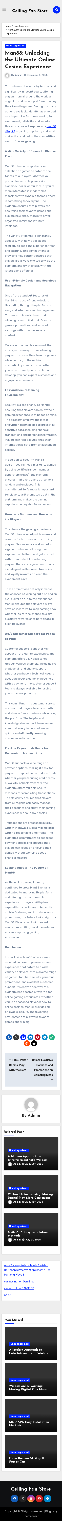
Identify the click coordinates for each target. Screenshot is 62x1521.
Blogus (49, 1511)
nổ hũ (7, 1295)
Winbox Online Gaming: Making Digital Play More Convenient (27, 1390)
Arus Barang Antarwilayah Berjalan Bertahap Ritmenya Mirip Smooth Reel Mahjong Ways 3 (27, 1270)
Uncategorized (15, 45)
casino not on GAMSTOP (19, 1288)
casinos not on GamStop (19, 1281)
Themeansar (30, 1516)
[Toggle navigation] (4, 10)
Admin (18, 75)
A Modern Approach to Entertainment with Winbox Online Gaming (27, 1160)
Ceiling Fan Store (30, 11)
